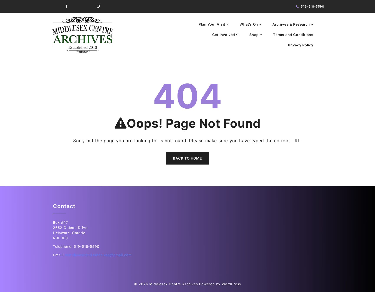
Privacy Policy (300, 45)
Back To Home (187, 158)
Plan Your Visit (212, 24)
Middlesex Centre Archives (173, 284)
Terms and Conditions (293, 35)
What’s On (249, 24)
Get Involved (223, 35)
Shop (254, 35)
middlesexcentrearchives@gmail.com (98, 255)
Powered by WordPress (220, 284)
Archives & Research (291, 24)
